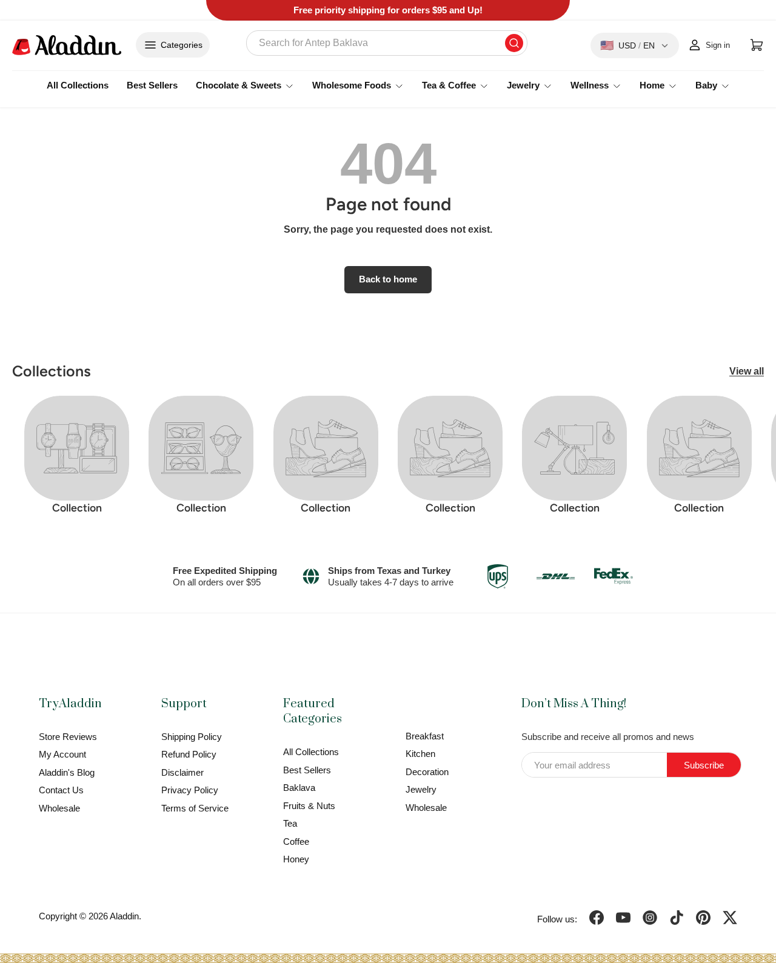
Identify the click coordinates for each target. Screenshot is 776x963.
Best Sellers (152, 85)
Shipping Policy (191, 736)
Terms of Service (195, 808)
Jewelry (421, 789)
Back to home (388, 279)
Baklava (299, 787)
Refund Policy (188, 754)
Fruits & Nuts (309, 806)
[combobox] (386, 43)
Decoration (427, 772)
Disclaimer (182, 772)
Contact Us (61, 790)
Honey (296, 859)
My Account (62, 754)
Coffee (296, 841)
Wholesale (59, 808)
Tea (290, 823)
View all (746, 371)
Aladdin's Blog (67, 772)
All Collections (78, 85)
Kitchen (420, 753)
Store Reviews (68, 736)
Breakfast (425, 736)
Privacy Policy (189, 790)
